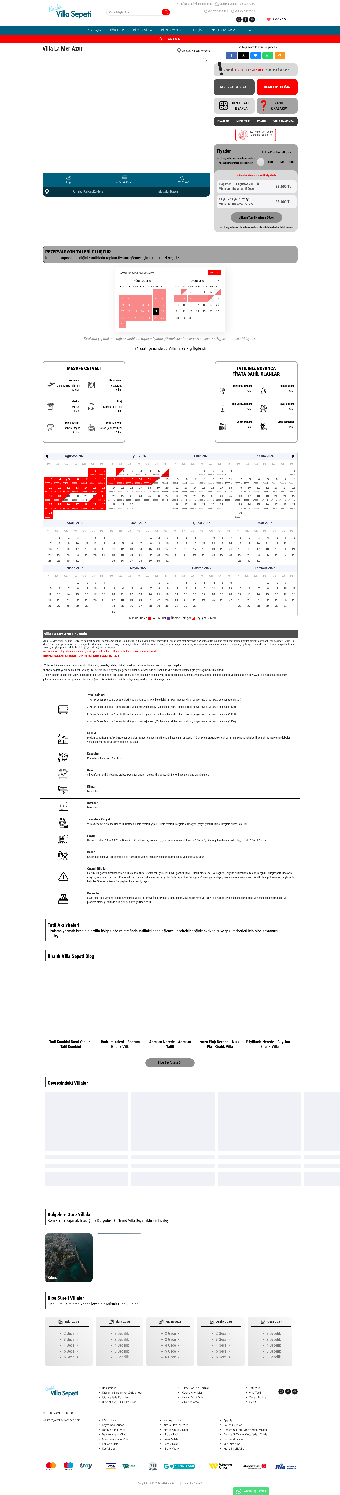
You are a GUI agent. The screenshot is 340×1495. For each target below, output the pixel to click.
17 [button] (122, 311)
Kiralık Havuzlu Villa (176, 1425)
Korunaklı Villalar (192, 1392)
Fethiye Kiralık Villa (113, 1429)
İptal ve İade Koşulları (115, 1397)
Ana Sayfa (94, 30)
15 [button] (155, 305)
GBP (292, 162)
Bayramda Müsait (113, 1425)
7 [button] (149, 298)
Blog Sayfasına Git (170, 1062)
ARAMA (174, 39)
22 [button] (155, 311)
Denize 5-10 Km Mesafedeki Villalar (246, 1434)
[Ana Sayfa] (73, 12)
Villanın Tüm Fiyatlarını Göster (256, 217)
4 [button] (129, 298)
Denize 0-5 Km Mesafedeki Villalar (245, 1429)
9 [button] (162, 298)
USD (281, 162)
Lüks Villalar (109, 1420)
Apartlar (228, 1420)
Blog (249, 30)
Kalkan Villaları (111, 1443)
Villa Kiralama (190, 1402)
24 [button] (122, 318)
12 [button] (135, 305)
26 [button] (135, 318)
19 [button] (135, 311)
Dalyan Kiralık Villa (113, 1434)
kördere (205, 50)
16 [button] (162, 305)
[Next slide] (197, 114)
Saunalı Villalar (233, 1425)
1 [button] (156, 292)
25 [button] (129, 318)
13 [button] (142, 305)
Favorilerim (279, 19)
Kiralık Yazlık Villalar (176, 1429)
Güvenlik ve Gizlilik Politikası (119, 1402)
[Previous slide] (55, 114)
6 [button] (142, 298)
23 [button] (162, 311)
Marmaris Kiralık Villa (115, 1439)
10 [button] (122, 305)
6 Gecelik (71, 1357)
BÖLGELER (117, 30)
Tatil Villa (254, 1387)
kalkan (196, 50)
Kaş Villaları (109, 1448)
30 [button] (162, 318)
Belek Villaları (172, 1439)
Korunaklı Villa (172, 1420)
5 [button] (135, 298)
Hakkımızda (109, 1387)
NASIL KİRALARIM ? (224, 30)
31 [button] (122, 324)
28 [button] (149, 318)
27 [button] (142, 318)
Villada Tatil (171, 1434)
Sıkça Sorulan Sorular (195, 1387)
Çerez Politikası (258, 1397)
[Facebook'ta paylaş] (231, 55)
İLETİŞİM (196, 30)
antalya (186, 50)
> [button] (217, 281)
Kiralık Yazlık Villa (192, 1397)
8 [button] (156, 298)
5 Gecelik (71, 1351)
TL (260, 162)
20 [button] (142, 311)
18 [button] (129, 311)
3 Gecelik (71, 1339)
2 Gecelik (71, 1333)
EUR (270, 162)
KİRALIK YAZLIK (171, 30)
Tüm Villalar (171, 1443)
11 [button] (129, 305)
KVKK (252, 1402)
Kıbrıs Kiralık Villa (234, 1448)
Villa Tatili (255, 1392)
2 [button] (162, 292)
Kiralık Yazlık (171, 1448)
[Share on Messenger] (255, 55)
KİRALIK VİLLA (142, 30)
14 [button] (149, 305)
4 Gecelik (71, 1345)
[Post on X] (243, 55)
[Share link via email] (280, 55)
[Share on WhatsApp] (267, 55)
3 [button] (122, 298)
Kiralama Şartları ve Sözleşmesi (122, 1392)
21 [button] (149, 311)
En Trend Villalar (234, 1439)
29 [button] (155, 318)
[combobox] (138, 12)
